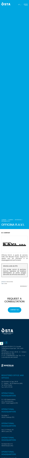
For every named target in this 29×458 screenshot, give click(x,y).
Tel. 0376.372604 (6, 385)
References (18, 220)
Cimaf (5, 283)
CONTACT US (14, 310)
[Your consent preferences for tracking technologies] (1, 343)
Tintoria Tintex (9, 281)
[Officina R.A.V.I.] (14, 244)
